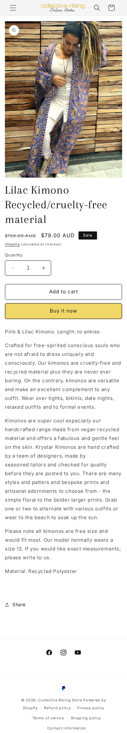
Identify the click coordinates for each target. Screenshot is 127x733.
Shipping (12, 244)
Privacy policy (90, 708)
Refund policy (57, 708)
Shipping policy (86, 718)
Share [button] (19, 604)
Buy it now (63, 311)
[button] (13, 8)
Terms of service (48, 718)
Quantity (13, 254)
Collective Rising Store (60, 700)
